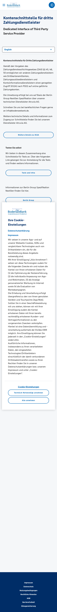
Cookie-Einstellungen (28, 387)
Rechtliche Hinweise (28, 594)
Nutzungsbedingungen (28, 590)
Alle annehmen (28, 400)
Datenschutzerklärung (18, 230)
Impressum (28, 583)
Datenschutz (28, 587)
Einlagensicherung (28, 606)
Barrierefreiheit (28, 602)
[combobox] (28, 49)
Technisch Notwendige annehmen (28, 393)
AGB (28, 598)
